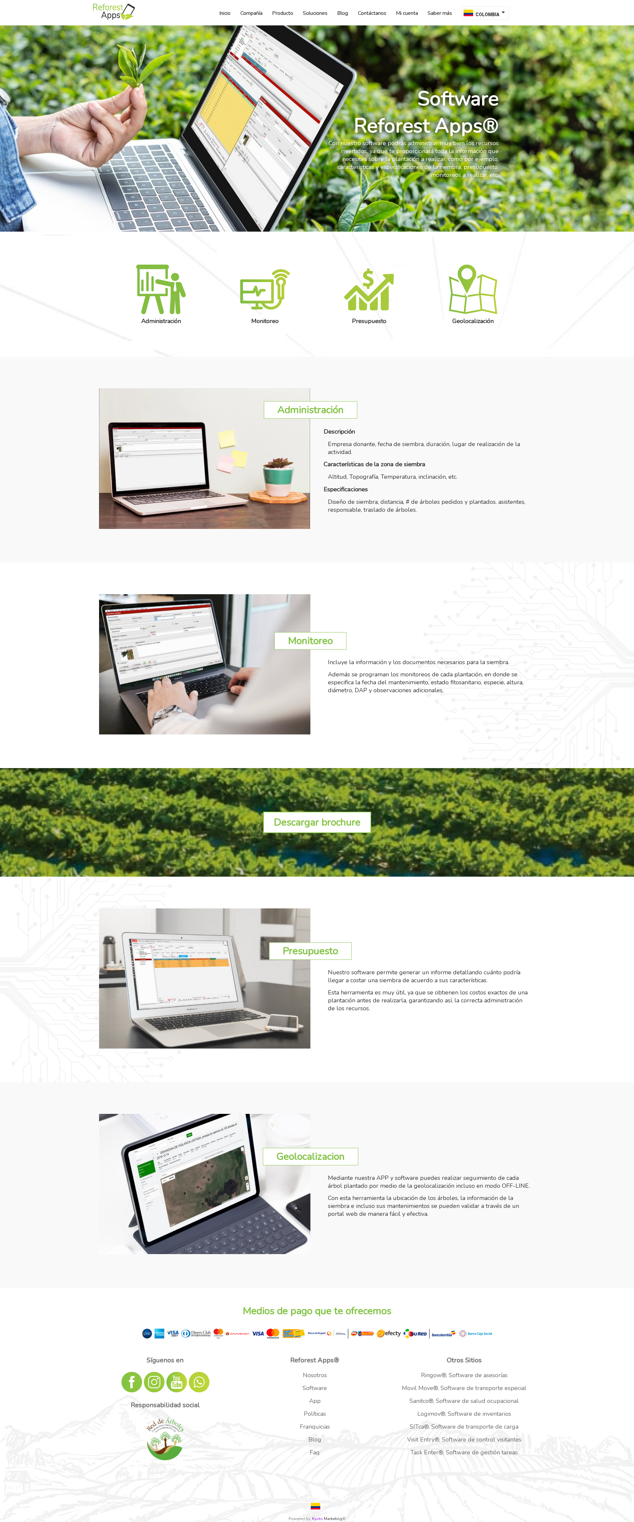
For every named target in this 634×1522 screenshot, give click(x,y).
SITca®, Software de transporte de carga (464, 1427)
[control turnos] (114, 21)
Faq (315, 1452)
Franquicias (315, 1427)
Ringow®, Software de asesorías (464, 1375)
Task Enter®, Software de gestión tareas (464, 1452)
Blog (314, 1439)
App (315, 1401)
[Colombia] (315, 1506)
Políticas (315, 1414)
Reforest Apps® (314, 1360)
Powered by (299, 1518)
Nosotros (315, 1375)
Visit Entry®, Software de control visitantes (464, 1439)
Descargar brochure (317, 822)
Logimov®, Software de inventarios (464, 1414)
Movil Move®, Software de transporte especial (464, 1388)
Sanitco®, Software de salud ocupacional (464, 1401)
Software (314, 1388)
